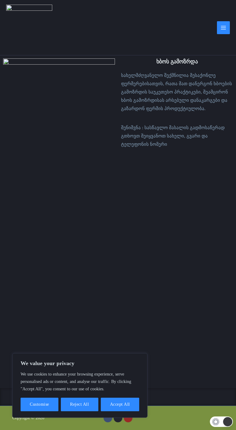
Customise (39, 404)
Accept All (120, 404)
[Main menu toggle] (223, 27)
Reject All (79, 404)
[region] (80, 385)
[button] (221, 421)
